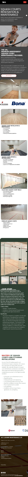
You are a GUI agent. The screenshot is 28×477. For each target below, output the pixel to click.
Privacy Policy (3, 464)
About (2, 452)
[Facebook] (3, 472)
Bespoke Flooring (4, 455)
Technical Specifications (6, 458)
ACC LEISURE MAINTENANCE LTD (11, 437)
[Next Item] (25, 259)
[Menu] (24, 2)
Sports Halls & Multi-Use (6, 454)
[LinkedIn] (5, 472)
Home (2, 450)
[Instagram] (1, 472)
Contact (2, 457)
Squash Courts (4, 453)
